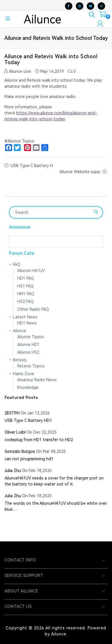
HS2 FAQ (25, 301)
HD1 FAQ (25, 278)
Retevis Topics (31, 366)
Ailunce (19, 330)
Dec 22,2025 (45, 432)
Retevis (20, 360)
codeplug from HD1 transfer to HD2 (39, 439)
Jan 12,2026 (38, 413)
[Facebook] (8, 147)
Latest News (25, 317)
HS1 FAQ (25, 286)
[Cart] (102, 15)
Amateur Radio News (37, 379)
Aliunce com (19, 71)
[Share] (44, 147)
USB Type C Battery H (32, 165)
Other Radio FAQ (33, 309)
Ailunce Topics (30, 336)
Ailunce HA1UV (31, 270)
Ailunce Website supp (79, 171)
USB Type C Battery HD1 (28, 420)
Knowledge (27, 387)
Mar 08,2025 (54, 451)
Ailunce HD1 (28, 344)
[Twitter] (17, 147)
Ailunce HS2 (28, 352)
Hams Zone (23, 373)
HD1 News (27, 323)
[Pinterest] (27, 147)
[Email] (36, 147)
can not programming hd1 (29, 459)
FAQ (16, 264)
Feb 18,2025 (40, 470)
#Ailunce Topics (19, 141)
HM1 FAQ (25, 293)
